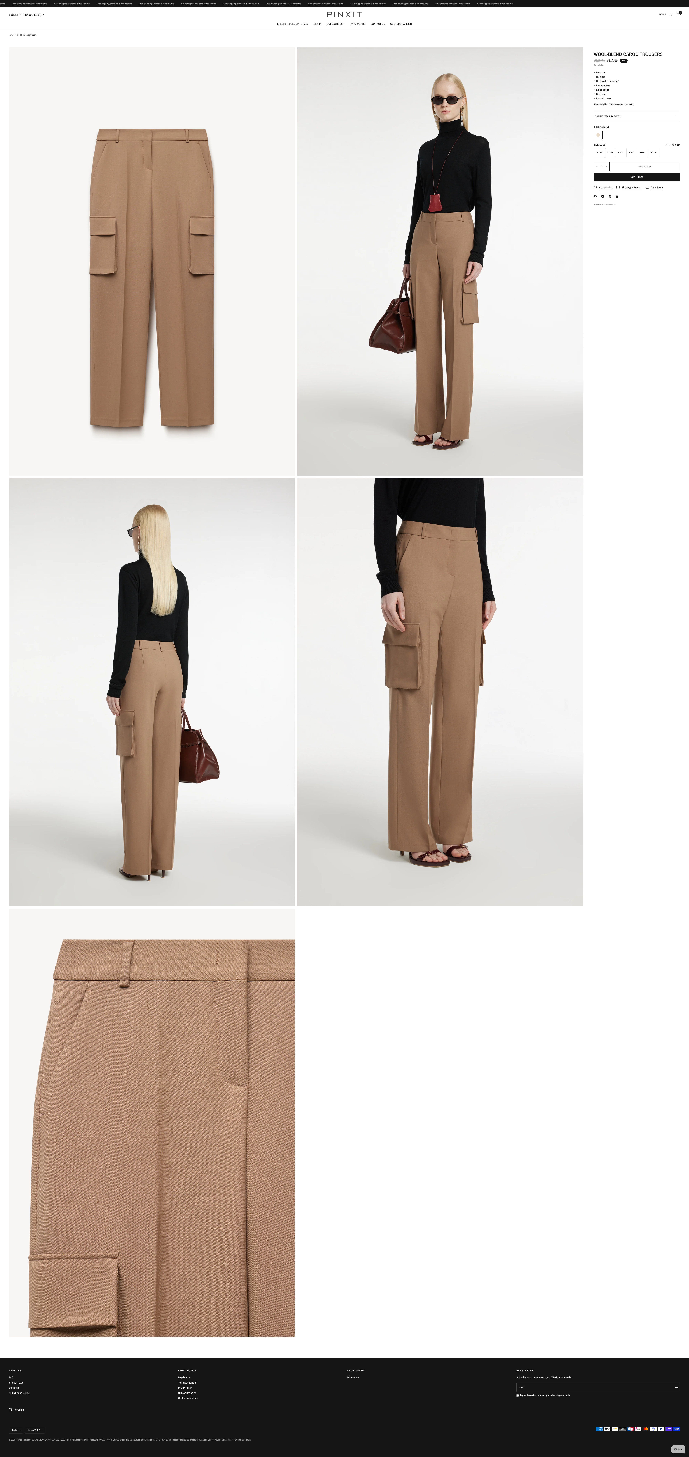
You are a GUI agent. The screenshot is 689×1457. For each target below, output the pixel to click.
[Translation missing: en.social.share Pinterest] (611, 196)
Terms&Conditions (187, 1382)
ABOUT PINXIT (356, 1370)
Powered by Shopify (242, 1439)
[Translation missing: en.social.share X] (603, 196)
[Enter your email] (676, 1387)
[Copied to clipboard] (617, 196)
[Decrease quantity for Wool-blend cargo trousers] (596, 166)
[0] (677, 14)
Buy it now (637, 177)
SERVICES (15, 1370)
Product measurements (607, 116)
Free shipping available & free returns (22, 4)
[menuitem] (293, 24)
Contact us (378, 24)
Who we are (358, 24)
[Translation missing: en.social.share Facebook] (596, 196)
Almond (598, 135)
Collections (335, 24)
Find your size (16, 1382)
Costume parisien (401, 24)
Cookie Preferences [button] (188, 1398)
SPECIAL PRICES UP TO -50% (292, 24)
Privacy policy (185, 1388)
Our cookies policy (187, 1393)
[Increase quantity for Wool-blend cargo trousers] (606, 166)
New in (317, 24)
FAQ (11, 1377)
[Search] (671, 14)
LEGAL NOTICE (187, 1370)
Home (11, 35)
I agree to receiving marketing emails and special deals (545, 1395)
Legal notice (184, 1377)
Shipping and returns (19, 1393)
